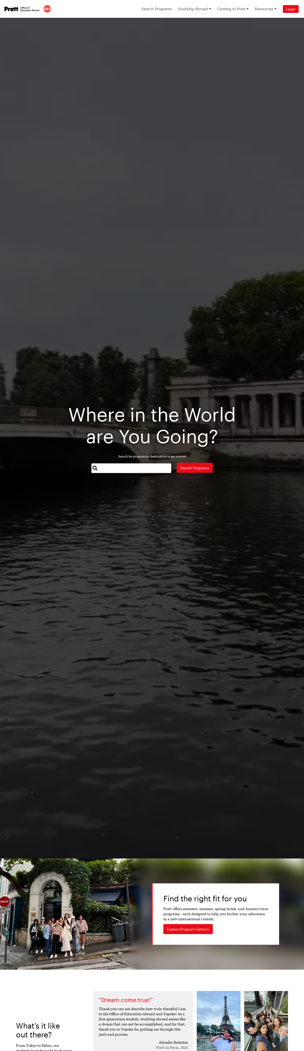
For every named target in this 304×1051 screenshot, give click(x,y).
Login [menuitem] (291, 9)
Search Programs (194, 468)
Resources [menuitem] (264, 8)
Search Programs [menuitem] (156, 8)
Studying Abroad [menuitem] (193, 8)
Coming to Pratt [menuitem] (231, 8)
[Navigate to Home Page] (27, 9)
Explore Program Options (188, 929)
